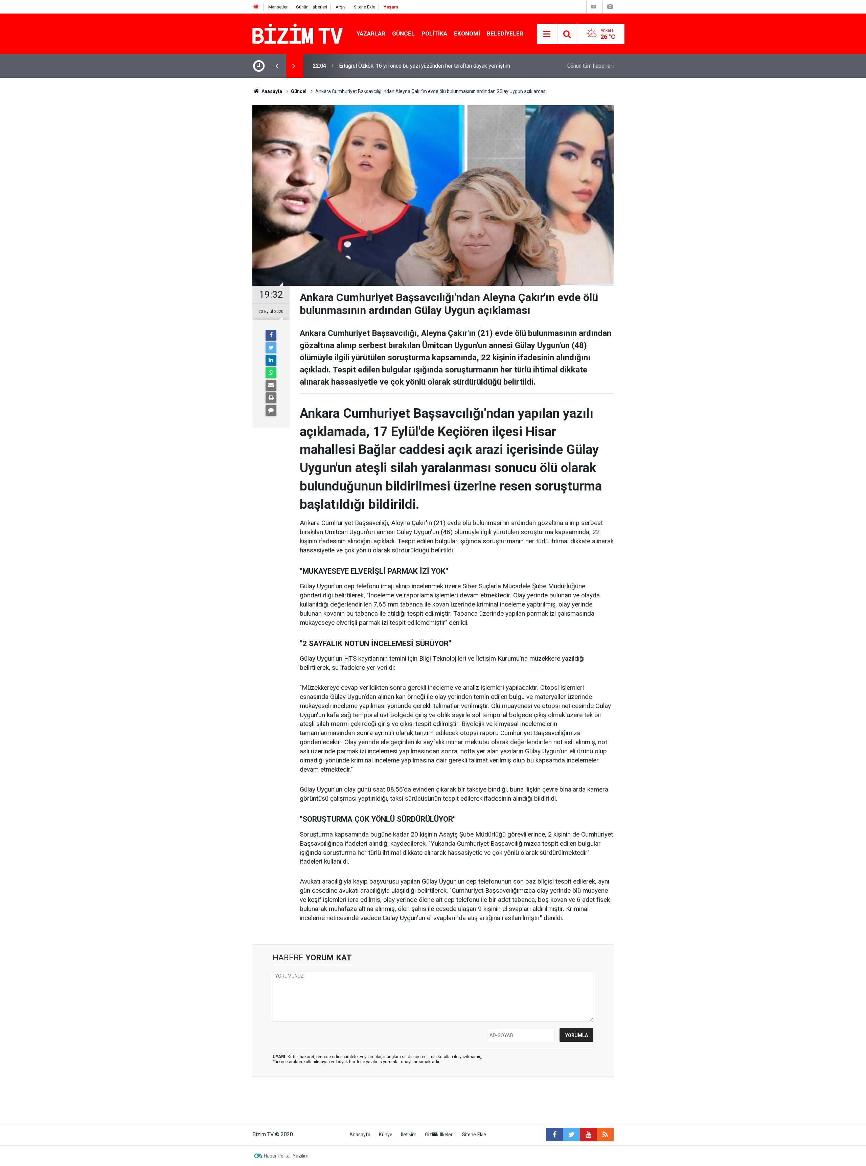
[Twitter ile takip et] (571, 1134)
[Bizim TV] (297, 33)
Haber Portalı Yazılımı (287, 1156)
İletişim (408, 1135)
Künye (385, 1135)
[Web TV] (593, 6)
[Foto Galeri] (610, 6)
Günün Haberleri (311, 6)
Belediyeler (505, 33)
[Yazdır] (271, 397)
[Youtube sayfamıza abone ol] (588, 1134)
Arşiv (340, 6)
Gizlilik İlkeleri (439, 1135)
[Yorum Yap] (271, 410)
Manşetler (278, 6)
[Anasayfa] (256, 6)
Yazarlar (371, 33)
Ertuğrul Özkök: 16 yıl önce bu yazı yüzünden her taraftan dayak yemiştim (424, 66)
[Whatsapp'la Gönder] (271, 372)
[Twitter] (271, 347)
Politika (434, 33)
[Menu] (547, 34)
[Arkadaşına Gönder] (271, 385)
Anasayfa (359, 1135)
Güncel (403, 33)
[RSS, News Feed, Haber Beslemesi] (605, 1134)
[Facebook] (271, 335)
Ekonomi (467, 33)
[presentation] (276, 66)
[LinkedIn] (271, 360)
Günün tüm (590, 66)
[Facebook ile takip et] (554, 1134)
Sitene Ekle (364, 6)
